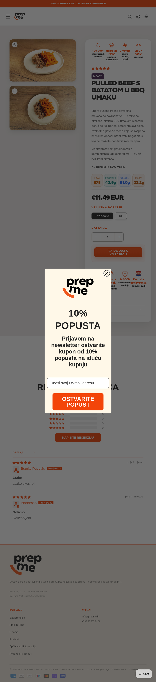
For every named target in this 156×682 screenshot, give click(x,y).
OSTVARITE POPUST (78, 402)
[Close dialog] (107, 273)
